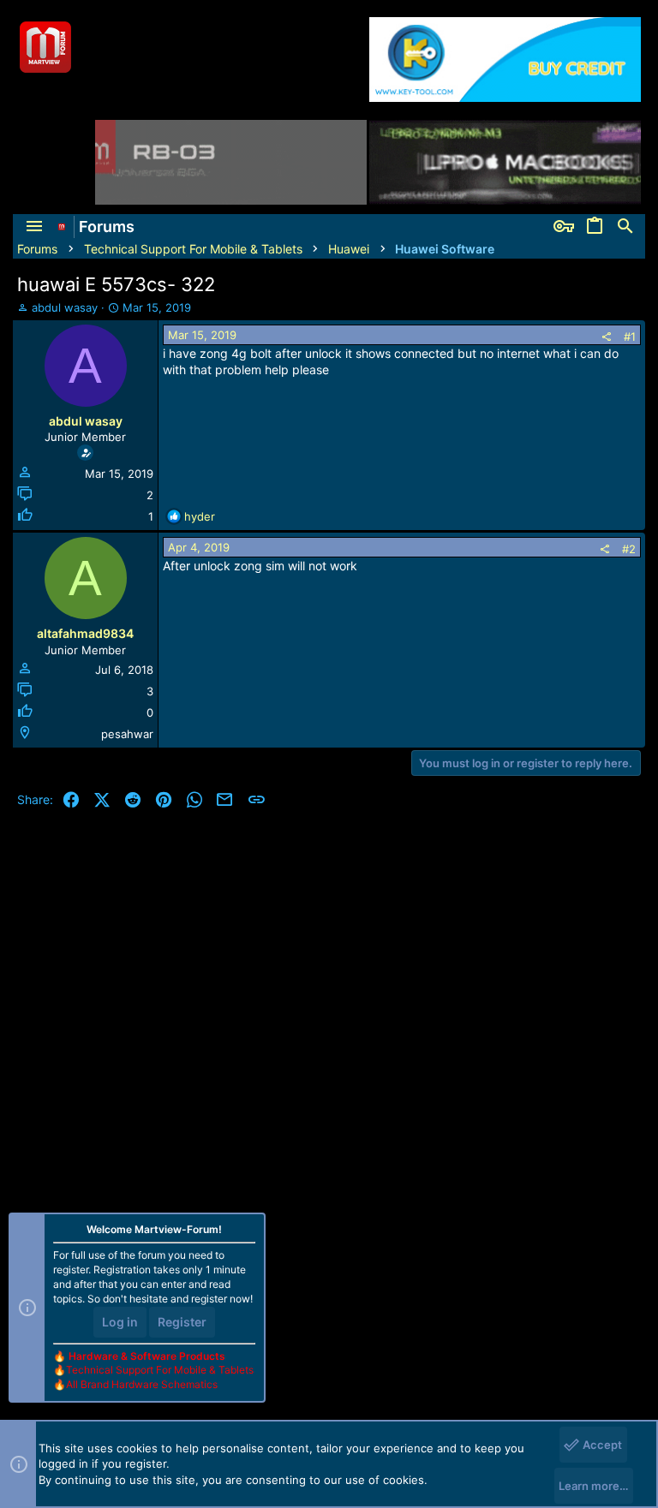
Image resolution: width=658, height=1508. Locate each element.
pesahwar (127, 734)
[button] (34, 226)
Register (182, 1321)
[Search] (625, 227)
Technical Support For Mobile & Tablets (160, 1369)
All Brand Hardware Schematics (142, 1384)
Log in (120, 1321)
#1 (630, 336)
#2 (629, 549)
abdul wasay (65, 307)
